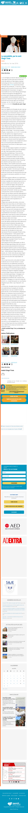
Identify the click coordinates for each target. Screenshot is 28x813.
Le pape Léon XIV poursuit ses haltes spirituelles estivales (9, 718)
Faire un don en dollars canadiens (14, 400)
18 (10, 680)
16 (4, 680)
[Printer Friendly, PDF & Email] (23, 76)
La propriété (15, 793)
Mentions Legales (6, 795)
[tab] (8, 764)
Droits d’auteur (14, 795)
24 (7, 683)
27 (17, 683)
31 (7, 685)
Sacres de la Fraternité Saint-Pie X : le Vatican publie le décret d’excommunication (15, 629)
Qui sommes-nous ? (7, 793)
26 (14, 683)
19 (14, 680)
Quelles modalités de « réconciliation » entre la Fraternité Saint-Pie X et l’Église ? (16, 655)
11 (10, 678)
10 (7, 678)
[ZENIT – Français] (8, 2)
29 (23, 683)
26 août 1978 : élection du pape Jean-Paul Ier (12, 603)
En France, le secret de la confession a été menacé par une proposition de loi (16, 642)
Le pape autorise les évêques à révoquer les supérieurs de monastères (16, 648)
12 (14, 678)
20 (17, 680)
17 (7, 680)
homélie (12, 84)
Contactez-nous (22, 795)
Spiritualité (4, 36)
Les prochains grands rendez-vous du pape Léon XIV (9, 709)
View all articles (5, 378)
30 (4, 685)
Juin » (6, 688)
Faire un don (14, 396)
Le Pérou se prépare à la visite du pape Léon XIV (12, 613)
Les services (22, 793)
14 (20, 678)
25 (10, 683)
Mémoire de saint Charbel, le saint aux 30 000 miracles (16, 635)
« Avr (4, 688)
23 (4, 683)
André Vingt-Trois (15, 67)
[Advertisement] (14, 20)
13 (17, 678)
